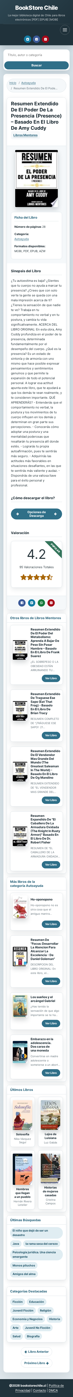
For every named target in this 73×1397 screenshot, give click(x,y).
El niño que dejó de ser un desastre (30, 1233)
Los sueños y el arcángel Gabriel (43, 999)
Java (16, 1243)
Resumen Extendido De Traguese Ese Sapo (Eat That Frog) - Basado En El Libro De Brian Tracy (45, 703)
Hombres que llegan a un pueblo (22, 1192)
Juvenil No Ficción (37, 1327)
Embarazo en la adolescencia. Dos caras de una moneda (42, 1044)
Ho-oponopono (42, 899)
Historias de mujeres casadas (50, 1191)
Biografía (33, 1336)
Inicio (12, 82)
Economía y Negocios (28, 1319)
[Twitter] (27, 39)
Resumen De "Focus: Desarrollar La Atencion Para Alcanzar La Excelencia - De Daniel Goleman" (44, 949)
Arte (15, 1327)
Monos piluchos (24, 1265)
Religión (45, 1310)
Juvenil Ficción (23, 1310)
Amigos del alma (24, 1274)
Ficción (18, 1301)
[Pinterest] (45, 39)
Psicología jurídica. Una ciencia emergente (34, 1254)
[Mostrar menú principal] (65, 30)
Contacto (39, 1390)
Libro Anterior (38, 1352)
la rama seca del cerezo (42, 1243)
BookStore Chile (36, 7)
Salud (16, 1336)
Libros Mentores (25, 135)
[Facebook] (36, 39)
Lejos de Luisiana (50, 1136)
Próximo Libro (34, 1363)
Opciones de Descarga (36, 514)
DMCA (53, 1390)
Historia (54, 1319)
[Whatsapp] (41, 603)
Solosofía (22, 1134)
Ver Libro (51, 678)
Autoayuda (28, 82)
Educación (36, 1301)
